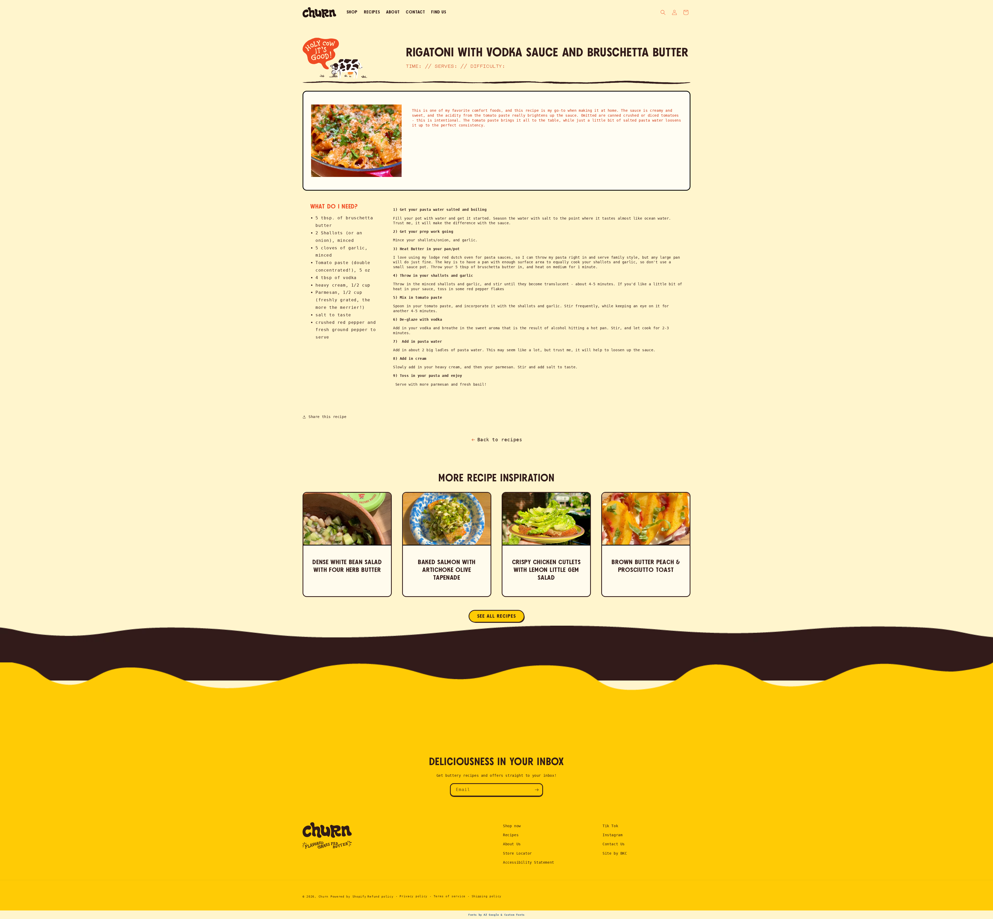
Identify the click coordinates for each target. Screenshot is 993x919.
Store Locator (517, 853)
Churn (324, 896)
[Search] (663, 12)
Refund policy (380, 896)
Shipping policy (487, 896)
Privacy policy (413, 896)
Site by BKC (615, 853)
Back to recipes (499, 439)
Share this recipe (327, 417)
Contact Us (614, 844)
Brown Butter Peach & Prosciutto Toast (646, 566)
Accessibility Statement (528, 862)
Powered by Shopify (348, 896)
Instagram (612, 835)
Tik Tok (610, 826)
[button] (685, 12)
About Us (512, 844)
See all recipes (496, 616)
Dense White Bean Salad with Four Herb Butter (347, 566)
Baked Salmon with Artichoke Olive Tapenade (447, 570)
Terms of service (449, 896)
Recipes (510, 835)
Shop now (512, 826)
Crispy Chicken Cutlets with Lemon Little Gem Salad (546, 570)
